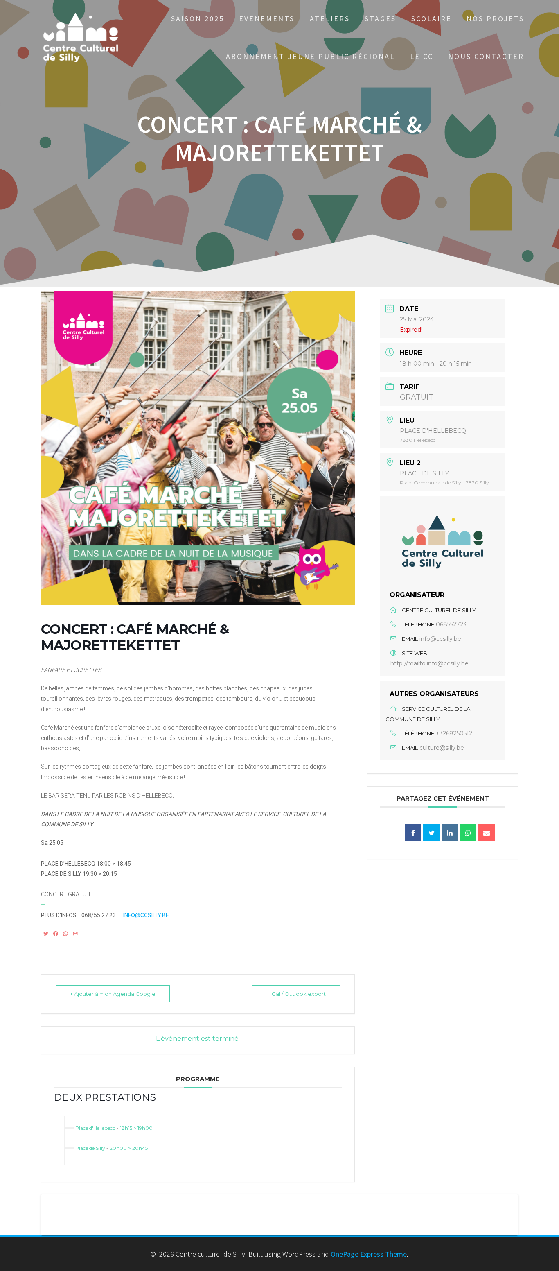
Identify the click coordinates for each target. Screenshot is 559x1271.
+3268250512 (454, 733)
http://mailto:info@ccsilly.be (429, 663)
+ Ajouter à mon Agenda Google (113, 994)
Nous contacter (486, 56)
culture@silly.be (441, 747)
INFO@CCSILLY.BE (146, 915)
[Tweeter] (431, 832)
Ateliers (330, 18)
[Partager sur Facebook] (413, 832)
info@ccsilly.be (440, 638)
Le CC (421, 56)
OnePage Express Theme (369, 1254)
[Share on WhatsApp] (468, 832)
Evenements (267, 18)
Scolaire (431, 18)
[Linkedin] (450, 832)
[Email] (486, 832)
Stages (380, 18)
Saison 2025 (197, 18)
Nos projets (495, 18)
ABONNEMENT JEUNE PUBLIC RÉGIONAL (310, 56)
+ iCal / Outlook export (296, 994)
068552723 (451, 624)
